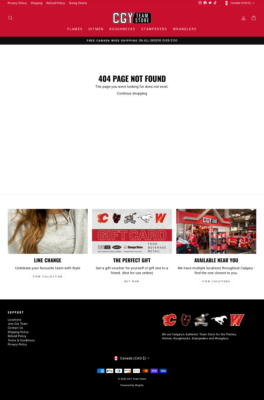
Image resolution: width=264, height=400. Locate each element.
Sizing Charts (78, 3)
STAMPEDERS (154, 29)
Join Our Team (18, 323)
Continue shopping (132, 93)
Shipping (37, 3)
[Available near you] (216, 231)
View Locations (216, 281)
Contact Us (15, 328)
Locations (14, 319)
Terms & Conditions (21, 340)
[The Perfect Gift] (132, 231)
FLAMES (75, 29)
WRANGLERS (185, 29)
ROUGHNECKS (122, 29)
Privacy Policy (17, 3)
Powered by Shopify (132, 385)
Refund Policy (55, 3)
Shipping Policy (18, 332)
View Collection (48, 276)
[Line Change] (48, 231)
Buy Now (132, 281)
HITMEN (96, 29)
